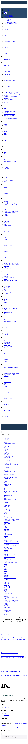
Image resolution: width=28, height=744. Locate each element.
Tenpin (5, 384)
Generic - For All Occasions (11, 308)
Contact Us (9, 19)
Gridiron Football (8, 312)
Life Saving (6, 168)
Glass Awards (7, 410)
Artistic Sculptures (8, 99)
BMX (5, 108)
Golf (5, 152)
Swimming (6, 215)
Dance (5, 131)
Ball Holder (6, 9)
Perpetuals (6, 14)
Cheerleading (7, 287)
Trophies (6, 17)
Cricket (5, 35)
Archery (6, 98)
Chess (5, 124)
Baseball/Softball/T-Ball (9, 111)
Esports (5, 140)
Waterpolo (6, 237)
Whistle (5, 239)
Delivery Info (10, 20)
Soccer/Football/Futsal (9, 41)
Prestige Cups (7, 74)
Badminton (6, 109)
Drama (5, 134)
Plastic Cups (7, 71)
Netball (5, 187)
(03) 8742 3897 (9, 26)
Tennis (5, 224)
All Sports (6, 95)
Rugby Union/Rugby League (11, 204)
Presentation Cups (8, 73)
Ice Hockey (6, 327)
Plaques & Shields (8, 16)
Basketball (6, 29)
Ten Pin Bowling (8, 223)
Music (5, 181)
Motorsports (7, 178)
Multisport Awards (8, 180)
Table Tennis (7, 221)
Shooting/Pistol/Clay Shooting (11, 211)
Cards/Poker (7, 286)
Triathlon (6, 386)
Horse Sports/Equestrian (10, 161)
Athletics (6, 101)
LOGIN (6, 25)
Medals (5, 13)
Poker (5, 361)
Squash (5, 214)
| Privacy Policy (18, 723)
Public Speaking (8, 195)
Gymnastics (6, 153)
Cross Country (7, 292)
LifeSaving (6, 170)
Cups (5, 12)
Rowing (6, 202)
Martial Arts (7, 176)
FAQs (8, 18)
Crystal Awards (7, 404)
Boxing (5, 116)
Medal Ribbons (7, 343)
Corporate (6, 10)
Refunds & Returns (11, 22)
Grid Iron (6, 311)
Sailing (5, 210)
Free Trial (6, 27)
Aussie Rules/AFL (8, 23)
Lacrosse (6, 167)
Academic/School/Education (11, 92)
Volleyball (6, 231)
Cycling (6, 293)
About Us (9, 15)
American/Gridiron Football (10, 96)
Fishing (5, 146)
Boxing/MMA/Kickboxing (10, 118)
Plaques (6, 47)
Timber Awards (7, 225)
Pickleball (6, 193)
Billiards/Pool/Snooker (9, 114)
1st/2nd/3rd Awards (8, 245)
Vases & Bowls (7, 86)
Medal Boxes (7, 342)
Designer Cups (7, 59)
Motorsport (6, 177)
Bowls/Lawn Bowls (9, 115)
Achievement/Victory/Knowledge (12, 94)
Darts (5, 133)
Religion (6, 201)
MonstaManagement (18, 727)
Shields (5, 53)
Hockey (6, 159)
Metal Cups (6, 65)
